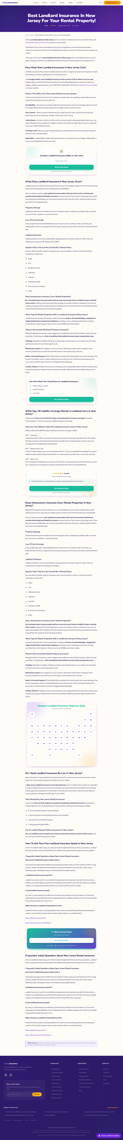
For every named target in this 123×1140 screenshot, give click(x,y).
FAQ (80, 1090)
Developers (106, 1083)
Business (62, 3)
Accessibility (34, 1120)
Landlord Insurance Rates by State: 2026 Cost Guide (99, 1112)
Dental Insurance (56, 1098)
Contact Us (106, 1073)
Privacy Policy (7, 1120)
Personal (35, 3)
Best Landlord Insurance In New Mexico (38, 923)
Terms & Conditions (17, 1120)
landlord (32, 35)
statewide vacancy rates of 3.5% (38, 42)
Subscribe (37, 1094)
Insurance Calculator (85, 1087)
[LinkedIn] (6, 1075)
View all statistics (112, 1107)
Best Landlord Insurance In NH (35, 918)
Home (26, 35)
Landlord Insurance (57, 1073)
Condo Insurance (56, 1087)
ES (100, 2)
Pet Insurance (55, 1083)
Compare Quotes (84, 1076)
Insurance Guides (84, 1069)
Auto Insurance (56, 1076)
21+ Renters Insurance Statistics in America (57, 1112)
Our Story (106, 1069)
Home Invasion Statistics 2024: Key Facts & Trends (19, 1115)
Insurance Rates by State (86, 1083)
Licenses (27, 1120)
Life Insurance (56, 1069)
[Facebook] (11, 1075)
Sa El (46, 25)
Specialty (79, 3)
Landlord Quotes (111, 3)
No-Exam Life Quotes (85, 1080)
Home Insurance (56, 1080)
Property (52, 3)
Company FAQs (107, 1076)
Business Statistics (50, 1115)
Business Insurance (57, 1090)
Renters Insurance (57, 1094)
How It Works (83, 1073)
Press (104, 1080)
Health (70, 3)
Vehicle (44, 3)
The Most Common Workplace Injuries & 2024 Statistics (20, 1112)
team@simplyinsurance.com (79, 1135)
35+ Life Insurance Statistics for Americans (96, 1115)
